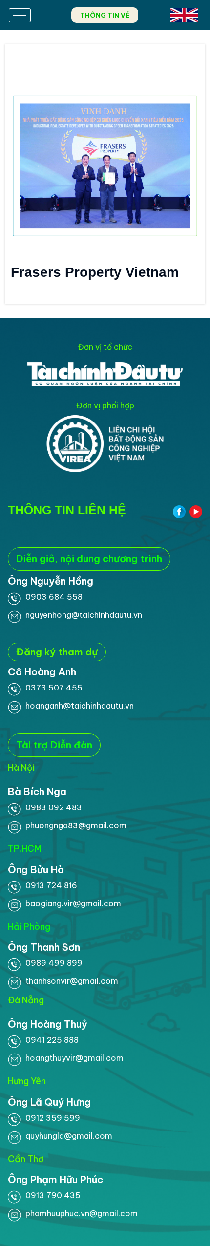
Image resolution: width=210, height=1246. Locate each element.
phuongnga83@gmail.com (75, 825)
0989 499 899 (54, 963)
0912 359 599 (52, 1118)
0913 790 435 (53, 1195)
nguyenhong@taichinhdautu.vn (83, 615)
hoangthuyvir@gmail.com (74, 1058)
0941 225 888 (52, 1040)
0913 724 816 (51, 885)
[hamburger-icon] (20, 15)
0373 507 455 (54, 687)
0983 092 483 (53, 807)
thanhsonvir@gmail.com (71, 981)
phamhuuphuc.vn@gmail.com (81, 1213)
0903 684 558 (54, 597)
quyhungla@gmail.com (68, 1136)
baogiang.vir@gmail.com (73, 903)
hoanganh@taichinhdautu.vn (79, 705)
